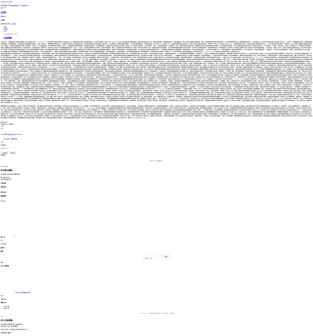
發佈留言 (3, 155)
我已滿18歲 (4, 332)
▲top (2, 142)
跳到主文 (3, 16)
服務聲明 (172, 313)
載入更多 (3, 145)
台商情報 (8, 38)
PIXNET (144, 313)
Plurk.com (15, 235)
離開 (9, 332)
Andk (2, 125)
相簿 (5, 27)
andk (3, 12)
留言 (13, 134)
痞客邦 (10, 134)
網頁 (147, 258)
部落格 (6, 29)
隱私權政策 (165, 313)
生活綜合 (14, 24)
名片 (5, 31)
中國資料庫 (14, 139)
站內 (151, 258)
